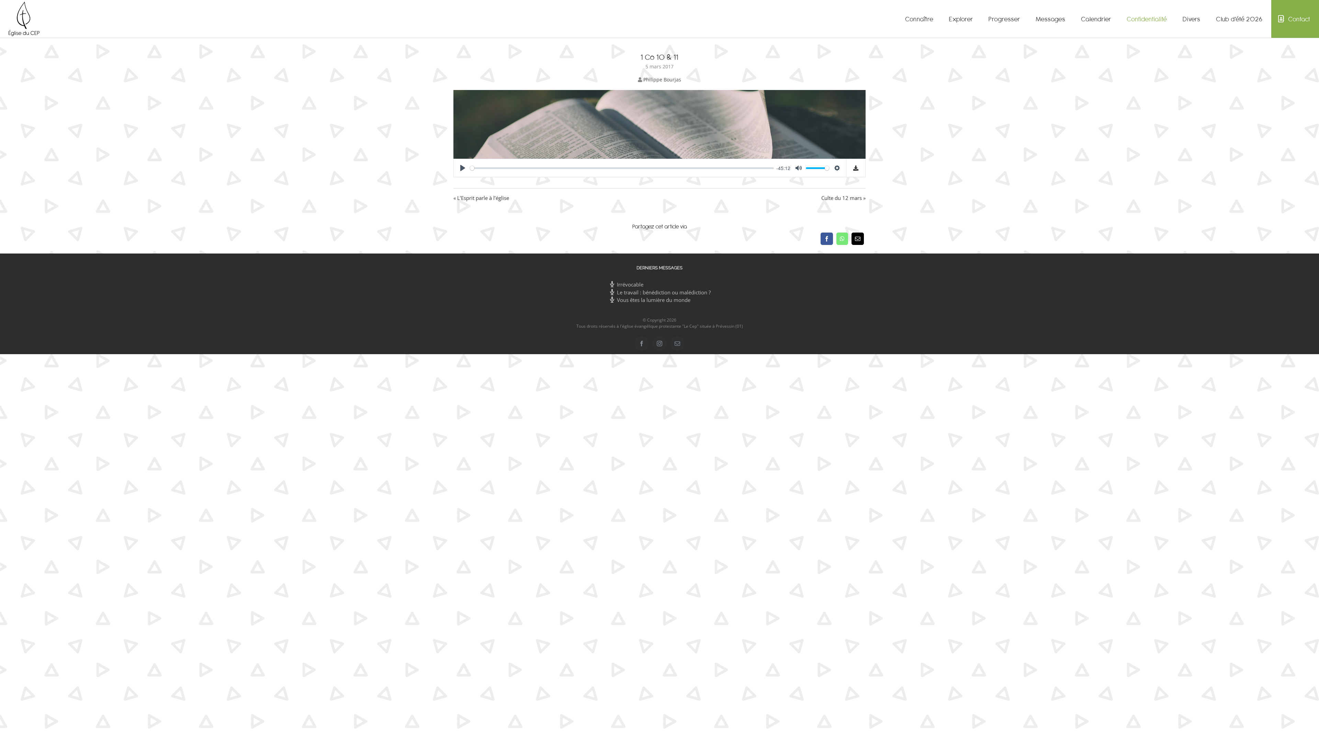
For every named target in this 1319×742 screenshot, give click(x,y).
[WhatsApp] (842, 239)
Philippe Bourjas (662, 79)
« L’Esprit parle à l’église (481, 197)
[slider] (622, 168)
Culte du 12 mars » (843, 197)
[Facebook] (827, 239)
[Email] (858, 239)
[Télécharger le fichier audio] (856, 168)
